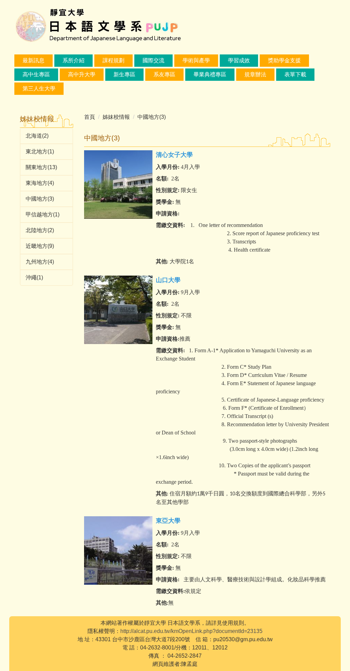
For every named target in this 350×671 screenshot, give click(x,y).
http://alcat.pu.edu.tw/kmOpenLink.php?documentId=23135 (191, 631)
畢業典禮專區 (209, 74)
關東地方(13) (41, 167)
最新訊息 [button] (33, 60)
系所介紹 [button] (73, 60)
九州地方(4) (40, 262)
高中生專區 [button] (36, 74)
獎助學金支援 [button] (284, 60)
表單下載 (295, 74)
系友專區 (164, 74)
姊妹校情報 (116, 117)
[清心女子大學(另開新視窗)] (118, 184)
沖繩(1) (34, 277)
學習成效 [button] (239, 60)
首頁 (89, 117)
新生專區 (124, 74)
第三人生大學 (39, 88)
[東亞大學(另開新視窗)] (118, 550)
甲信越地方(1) (42, 214)
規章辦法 (255, 74)
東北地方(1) (40, 151)
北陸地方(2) (40, 230)
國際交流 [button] (153, 60)
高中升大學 (81, 74)
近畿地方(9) (40, 246)
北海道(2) (37, 136)
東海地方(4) (40, 183)
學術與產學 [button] (196, 60)
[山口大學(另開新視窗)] (118, 310)
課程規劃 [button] (113, 60)
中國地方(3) (40, 199)
